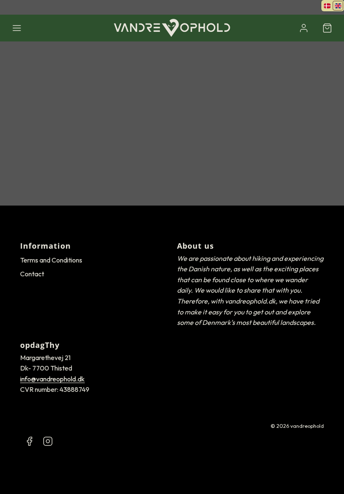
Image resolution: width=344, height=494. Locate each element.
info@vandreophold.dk (52, 379)
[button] (17, 28)
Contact (32, 274)
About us (195, 246)
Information (45, 246)
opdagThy (40, 345)
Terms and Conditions (51, 260)
